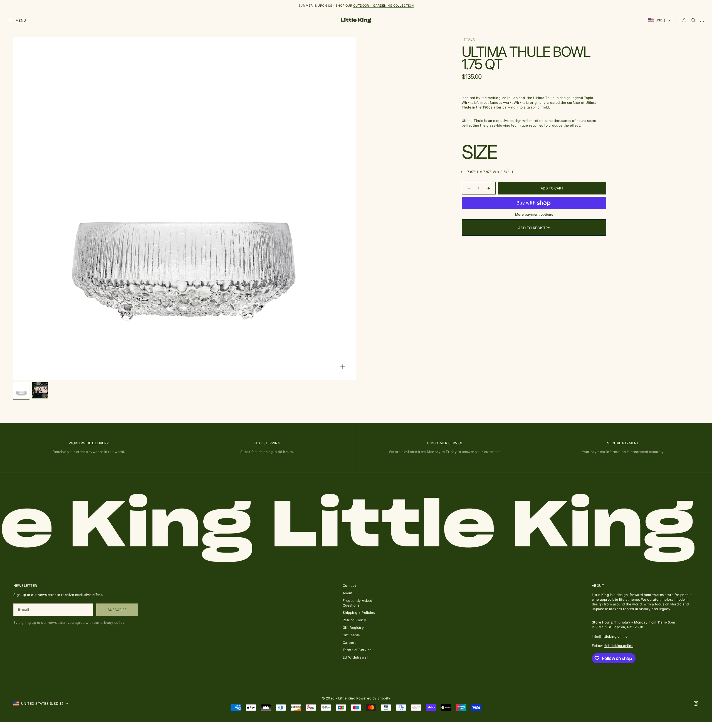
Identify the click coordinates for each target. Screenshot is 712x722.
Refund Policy (354, 620)
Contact (349, 585)
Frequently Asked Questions (357, 602)
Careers (349, 642)
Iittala (468, 39)
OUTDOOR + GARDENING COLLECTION (383, 6)
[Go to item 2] (40, 390)
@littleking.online (618, 646)
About (347, 593)
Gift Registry (353, 627)
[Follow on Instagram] (696, 703)
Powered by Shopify (373, 698)
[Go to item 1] (21, 390)
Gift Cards (351, 635)
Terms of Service (357, 650)
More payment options (534, 215)
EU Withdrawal (355, 657)
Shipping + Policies (359, 612)
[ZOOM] (342, 366)
